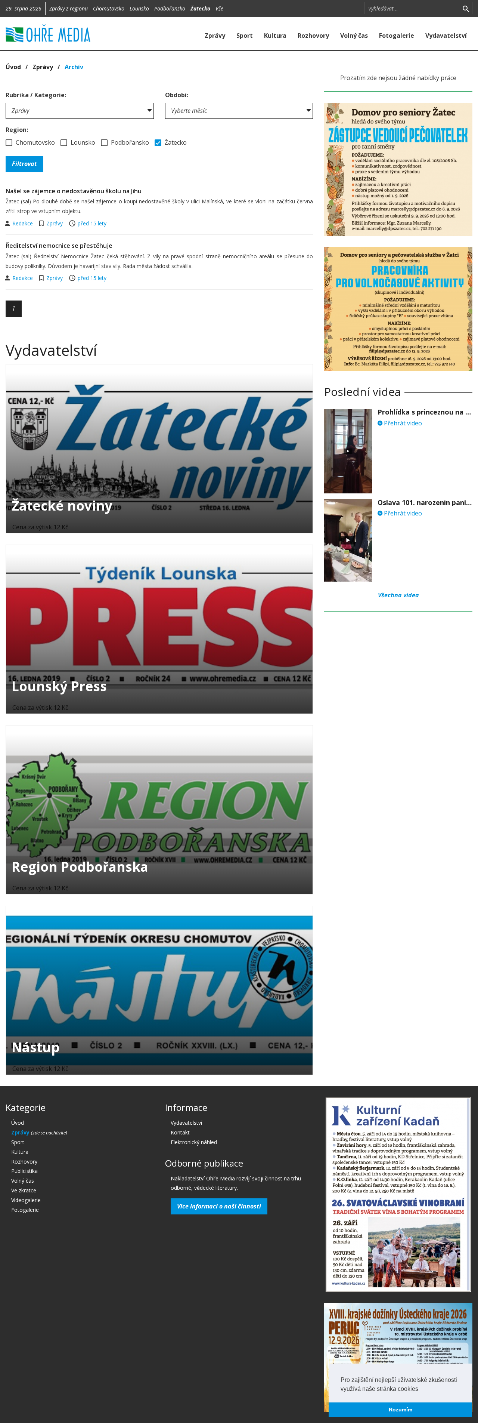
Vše (219, 8)
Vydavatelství (446, 35)
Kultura (275, 35)
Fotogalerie (396, 35)
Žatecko (200, 8)
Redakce (23, 223)
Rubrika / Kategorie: (36, 95)
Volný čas (354, 35)
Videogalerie (26, 1200)
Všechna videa (398, 595)
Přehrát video (402, 423)
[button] (421, 1389)
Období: (176, 95)
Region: (17, 130)
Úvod (13, 67)
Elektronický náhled (194, 1142)
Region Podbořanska (80, 866)
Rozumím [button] (400, 1410)
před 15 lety (92, 223)
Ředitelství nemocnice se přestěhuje (59, 245)
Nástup (36, 1047)
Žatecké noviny (62, 505)
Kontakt (180, 1132)
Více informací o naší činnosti (219, 1206)
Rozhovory (313, 35)
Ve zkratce (23, 1190)
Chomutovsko (108, 8)
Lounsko (139, 8)
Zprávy (215, 35)
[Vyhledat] (466, 8)
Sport (244, 35)
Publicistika (24, 1170)
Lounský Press (59, 686)
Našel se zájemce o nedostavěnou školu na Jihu (74, 191)
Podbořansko (169, 8)
